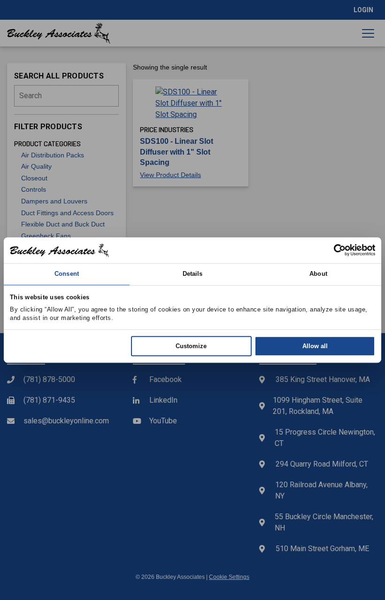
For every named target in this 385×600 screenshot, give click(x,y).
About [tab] (318, 274)
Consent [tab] (66, 274)
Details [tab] (193, 274)
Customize (191, 346)
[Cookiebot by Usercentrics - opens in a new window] (334, 250)
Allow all (315, 346)
